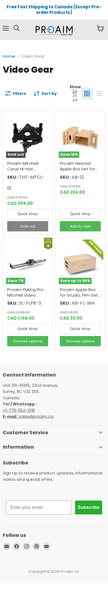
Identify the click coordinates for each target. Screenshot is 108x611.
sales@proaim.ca (28, 416)
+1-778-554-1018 (19, 410)
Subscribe (88, 507)
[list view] (99, 93)
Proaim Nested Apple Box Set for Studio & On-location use (77, 171)
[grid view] (87, 93)
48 (75, 100)
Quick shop (27, 213)
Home (9, 56)
